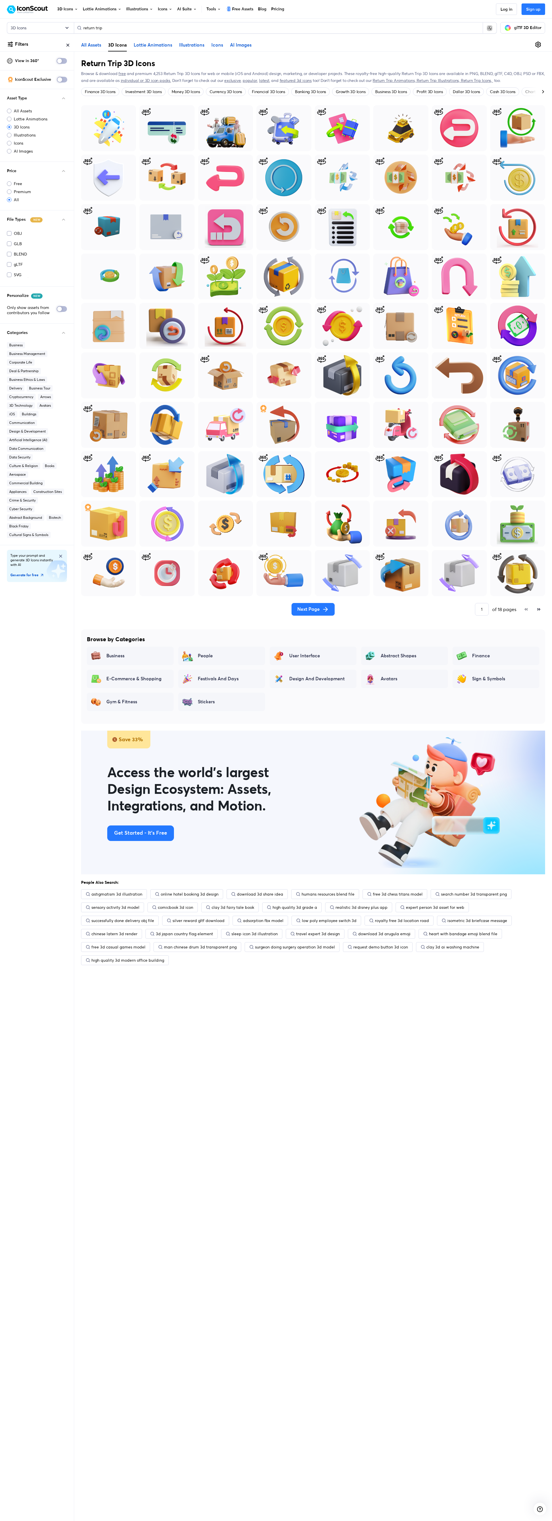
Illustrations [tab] (191, 45)
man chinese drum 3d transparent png (200, 947)
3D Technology (20, 405)
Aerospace (17, 474)
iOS (12, 414)
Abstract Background (25, 517)
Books (49, 466)
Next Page (308, 609)
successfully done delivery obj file (122, 920)
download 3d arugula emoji (384, 933)
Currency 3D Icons (226, 91)
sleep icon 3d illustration (254, 933)
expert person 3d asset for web (435, 907)
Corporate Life (20, 362)
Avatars (45, 405)
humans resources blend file (328, 894)
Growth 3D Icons (350, 91)
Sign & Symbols (488, 679)
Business (16, 345)
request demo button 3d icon (380, 947)
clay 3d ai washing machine (452, 947)
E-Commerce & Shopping (134, 679)
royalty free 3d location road (402, 920)
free (122, 73)
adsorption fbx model (263, 920)
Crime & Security (22, 500)
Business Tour (39, 388)
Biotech (55, 517)
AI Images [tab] (241, 45)
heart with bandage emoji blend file (463, 933)
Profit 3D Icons (430, 91)
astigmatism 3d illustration (116, 894)
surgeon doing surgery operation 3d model (295, 947)
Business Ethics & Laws (27, 379)
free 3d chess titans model (398, 894)
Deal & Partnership (24, 371)
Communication (22, 422)
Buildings (29, 414)
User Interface (304, 656)
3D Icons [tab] (117, 45)
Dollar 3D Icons (466, 91)
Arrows (45, 397)
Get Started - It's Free (140, 833)
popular (250, 80)
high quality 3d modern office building (127, 960)
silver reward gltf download (198, 920)
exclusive (232, 80)
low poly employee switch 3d (329, 920)
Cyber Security (20, 509)
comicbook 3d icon (175, 907)
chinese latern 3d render (114, 933)
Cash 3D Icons (502, 91)
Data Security (19, 457)
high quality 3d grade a (295, 907)
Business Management (27, 354)
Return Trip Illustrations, (439, 80)
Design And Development (317, 679)
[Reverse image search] (490, 27)
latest (264, 80)
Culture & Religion (23, 466)
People (205, 656)
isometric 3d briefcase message (477, 920)
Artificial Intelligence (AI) (28, 440)
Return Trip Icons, (477, 80)
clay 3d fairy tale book (233, 907)
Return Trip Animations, (395, 80)
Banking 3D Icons (310, 91)
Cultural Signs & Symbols (28, 535)
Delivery (15, 388)
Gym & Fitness (121, 702)
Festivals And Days (218, 679)
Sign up (533, 9)
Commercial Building (26, 483)
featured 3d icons (296, 80)
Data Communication (26, 448)
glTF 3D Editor (527, 28)
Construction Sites (47, 491)
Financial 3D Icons (268, 91)
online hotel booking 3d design (189, 894)
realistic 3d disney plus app (362, 907)
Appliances (17, 491)
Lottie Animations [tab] (153, 45)
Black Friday (18, 526)
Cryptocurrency (21, 397)
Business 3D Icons (391, 91)
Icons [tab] (217, 45)
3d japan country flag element (184, 933)
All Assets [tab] (91, 45)
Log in (506, 9)
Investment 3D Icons (143, 91)
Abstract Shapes (398, 656)
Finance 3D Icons (100, 91)
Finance (481, 656)
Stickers (206, 702)
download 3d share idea (260, 894)
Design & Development (27, 431)
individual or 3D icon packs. (146, 80)
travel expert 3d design (318, 933)
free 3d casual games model (118, 947)
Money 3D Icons (186, 91)
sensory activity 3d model (115, 907)
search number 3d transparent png (474, 894)
